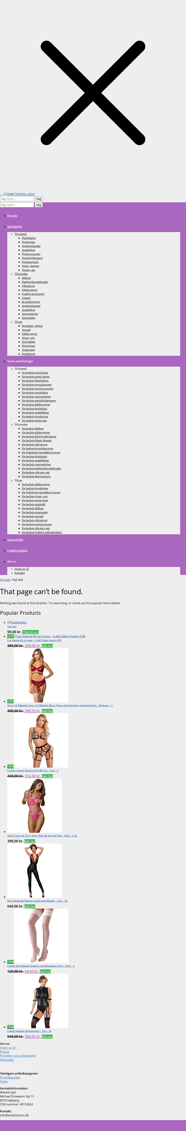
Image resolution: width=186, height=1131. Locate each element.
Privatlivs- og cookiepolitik (17, 1056)
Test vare (12, 626)
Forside (5, 580)
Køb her (47, 646)
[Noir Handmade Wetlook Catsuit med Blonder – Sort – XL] (34, 897)
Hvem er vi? (8, 1048)
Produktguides (10, 1077)
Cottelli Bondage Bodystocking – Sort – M (29, 1031)
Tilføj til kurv (30, 632)
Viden (4, 1081)
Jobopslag (6, 1060)
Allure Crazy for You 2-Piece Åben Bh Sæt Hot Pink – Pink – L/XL (42, 835)
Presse (4, 1052)
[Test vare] (17, 622)
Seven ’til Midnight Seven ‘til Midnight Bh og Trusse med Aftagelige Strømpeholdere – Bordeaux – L (60, 705)
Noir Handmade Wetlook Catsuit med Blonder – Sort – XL (37, 901)
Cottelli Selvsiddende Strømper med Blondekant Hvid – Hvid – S (41, 966)
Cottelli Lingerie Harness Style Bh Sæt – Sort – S (32, 770)
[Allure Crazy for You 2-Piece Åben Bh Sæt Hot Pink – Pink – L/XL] (34, 832)
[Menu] (1, 195)
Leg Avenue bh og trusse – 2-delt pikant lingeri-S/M (34, 640)
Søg (38, 199)
